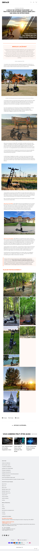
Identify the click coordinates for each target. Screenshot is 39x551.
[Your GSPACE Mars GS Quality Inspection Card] (7, 441)
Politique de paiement (6, 472)
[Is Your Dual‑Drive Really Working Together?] (31, 441)
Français (12, 539)
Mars (3, 504)
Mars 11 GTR (4, 487)
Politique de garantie (6, 475)
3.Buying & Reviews (19, 8)
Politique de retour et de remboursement (10, 473)
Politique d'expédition (6, 470)
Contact (3, 513)
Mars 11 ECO (4, 483)
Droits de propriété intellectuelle (8, 477)
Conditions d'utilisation (6, 466)
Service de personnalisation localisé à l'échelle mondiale (13, 479)
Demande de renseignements (8, 510)
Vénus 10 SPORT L (5, 498)
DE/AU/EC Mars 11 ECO (6, 493)
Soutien (3, 512)
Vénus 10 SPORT (5, 496)
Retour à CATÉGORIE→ (20, 425)
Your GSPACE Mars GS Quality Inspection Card (7, 448)
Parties (3, 500)
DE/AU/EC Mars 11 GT (6, 491)
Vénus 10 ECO (4, 494)
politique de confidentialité (7, 468)
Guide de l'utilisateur (6, 463)
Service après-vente (6, 464)
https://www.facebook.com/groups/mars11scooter (22, 260)
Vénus (3, 506)
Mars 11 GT (4, 485)
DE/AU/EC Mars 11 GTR (6, 489)
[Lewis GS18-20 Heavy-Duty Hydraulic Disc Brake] (19, 441)
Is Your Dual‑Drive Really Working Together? (31, 448)
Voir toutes (34, 434)
